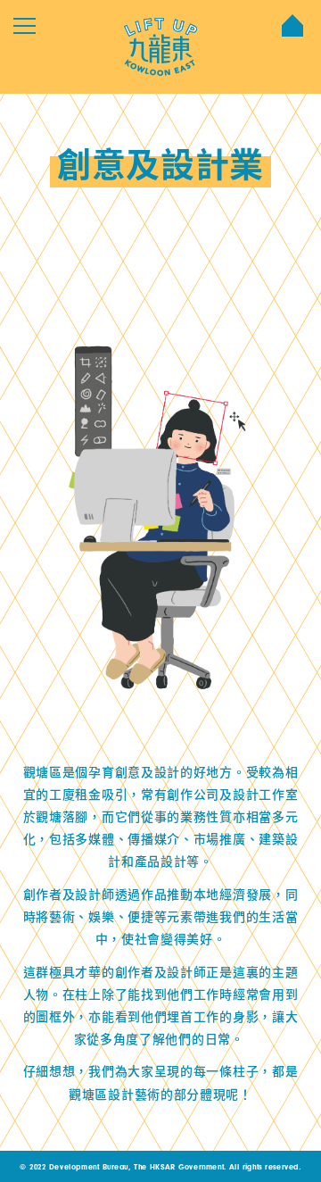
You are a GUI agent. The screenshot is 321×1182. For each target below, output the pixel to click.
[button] (24, 26)
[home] (160, 47)
